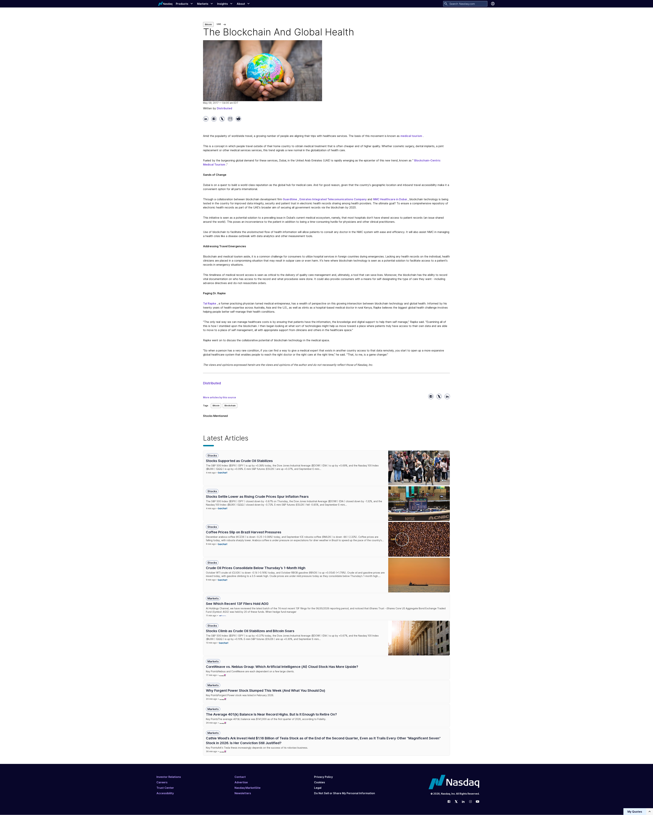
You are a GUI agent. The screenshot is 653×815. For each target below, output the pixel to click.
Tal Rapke (209, 303)
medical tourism (411, 136)
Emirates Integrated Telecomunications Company (333, 199)
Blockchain (230, 405)
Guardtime (290, 199)
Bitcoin (208, 24)
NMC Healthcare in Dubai (390, 199)
